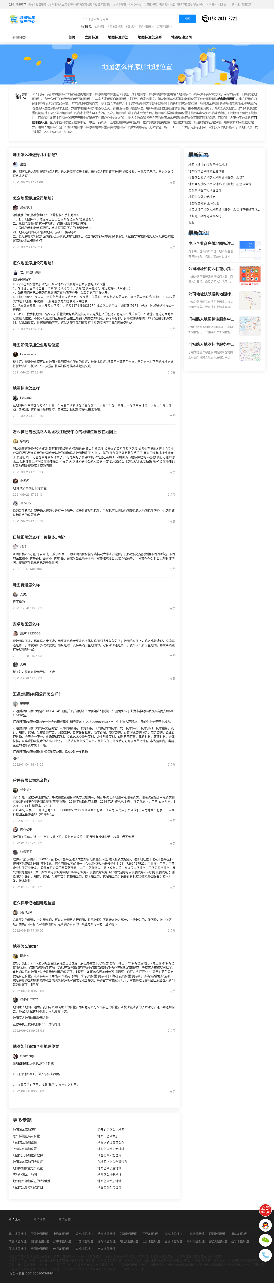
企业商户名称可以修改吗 (204, 216)
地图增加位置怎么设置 (28, 1168)
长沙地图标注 (173, 1234)
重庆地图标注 (240, 1234)
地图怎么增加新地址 (110, 1149)
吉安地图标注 (173, 1241)
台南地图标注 (107, 1248)
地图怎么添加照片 (25, 1129)
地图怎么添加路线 (25, 1142)
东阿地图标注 (196, 1241)
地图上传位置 (86, 1260)
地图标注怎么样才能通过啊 (206, 171)
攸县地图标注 (62, 1248)
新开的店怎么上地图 (110, 1129)
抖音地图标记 (115, 26)
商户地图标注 (146, 26)
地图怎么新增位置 (109, 1187)
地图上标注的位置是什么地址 (207, 164)
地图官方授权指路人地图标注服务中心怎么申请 (219, 184)
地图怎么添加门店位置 (28, 1161)
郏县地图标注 (218, 1241)
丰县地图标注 (84, 1241)
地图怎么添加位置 (109, 1155)
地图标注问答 (202, 1260)
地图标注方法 (118, 37)
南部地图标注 (84, 1248)
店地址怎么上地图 (25, 1174)
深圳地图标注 (218, 1234)
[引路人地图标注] (22, 19)
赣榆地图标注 (107, 1241)
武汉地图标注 (151, 1234)
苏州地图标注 (84, 1234)
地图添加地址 (252, 1260)
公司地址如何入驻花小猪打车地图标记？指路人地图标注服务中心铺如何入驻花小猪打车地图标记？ (211, 269)
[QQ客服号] (265, 1225)
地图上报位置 (38, 1260)
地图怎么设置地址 (109, 1168)
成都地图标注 (18, 1241)
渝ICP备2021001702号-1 (130, 1269)
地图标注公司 (181, 37)
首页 (71, 37)
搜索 (187, 19)
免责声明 (234, 1260)
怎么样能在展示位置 (26, 1136)
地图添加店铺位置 (110, 1260)
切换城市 (21, 4)
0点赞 (172, 182)
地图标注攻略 (181, 1260)
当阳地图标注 (40, 1248)
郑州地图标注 (129, 1234)
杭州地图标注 (107, 1234)
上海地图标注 (62, 1234)
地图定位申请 (18, 1260)
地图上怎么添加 (107, 1136)
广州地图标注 (196, 1234)
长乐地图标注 (151, 1241)
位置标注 (99, 26)
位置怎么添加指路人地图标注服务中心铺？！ (218, 177)
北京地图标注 (18, 1234)
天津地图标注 (40, 1234)
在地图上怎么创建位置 (112, 1161)
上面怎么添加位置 (25, 1149)
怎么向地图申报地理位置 (204, 190)
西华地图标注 (240, 1241)
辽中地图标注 (62, 1241)
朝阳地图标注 (40, 1241)
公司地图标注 (164, 26)
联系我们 (219, 1260)
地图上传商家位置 (62, 1260)
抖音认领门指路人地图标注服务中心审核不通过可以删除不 (227, 209)
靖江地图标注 (129, 1241)
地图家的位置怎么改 (110, 1142)
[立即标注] (265, 1210)
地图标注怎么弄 (150, 37)
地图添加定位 (160, 1260)
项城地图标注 (18, 1248)
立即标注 (91, 37)
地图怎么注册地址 (109, 1174)
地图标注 (130, 26)
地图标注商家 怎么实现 (203, 203)
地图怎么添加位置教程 (28, 1155)
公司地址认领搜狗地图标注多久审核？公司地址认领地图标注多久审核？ (211, 294)
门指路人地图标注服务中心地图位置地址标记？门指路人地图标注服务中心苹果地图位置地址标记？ (211, 344)
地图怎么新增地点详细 (28, 1187)
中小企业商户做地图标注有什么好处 (211, 243)
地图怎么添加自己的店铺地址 (32, 1181)
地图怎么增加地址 (109, 1181)
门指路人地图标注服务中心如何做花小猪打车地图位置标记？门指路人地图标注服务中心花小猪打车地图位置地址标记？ (211, 319)
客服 (191, 222)
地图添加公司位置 (136, 1260)
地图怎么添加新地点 (201, 197)
